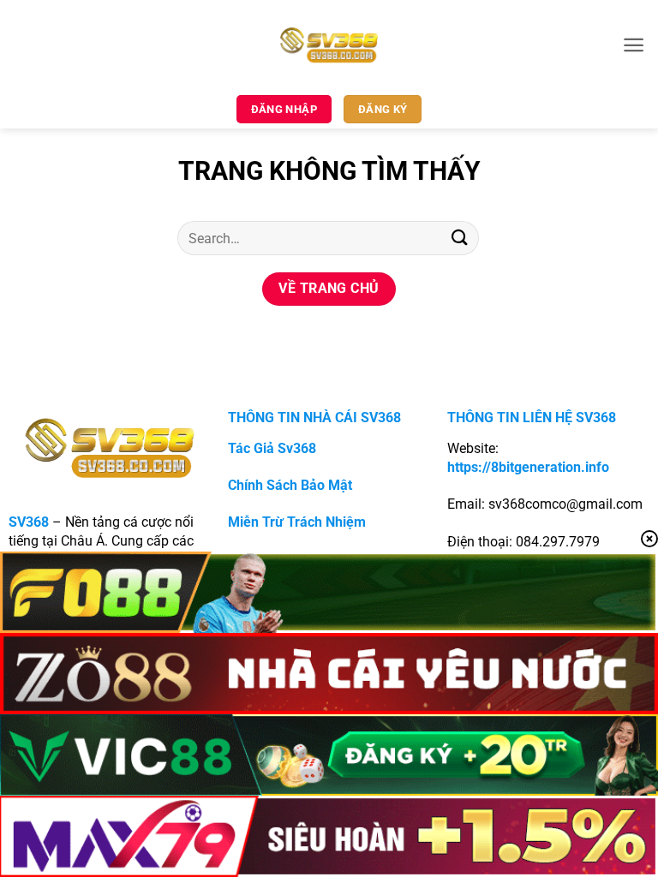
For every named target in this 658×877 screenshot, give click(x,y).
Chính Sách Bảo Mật (290, 485)
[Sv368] (329, 45)
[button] (633, 45)
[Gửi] (460, 237)
